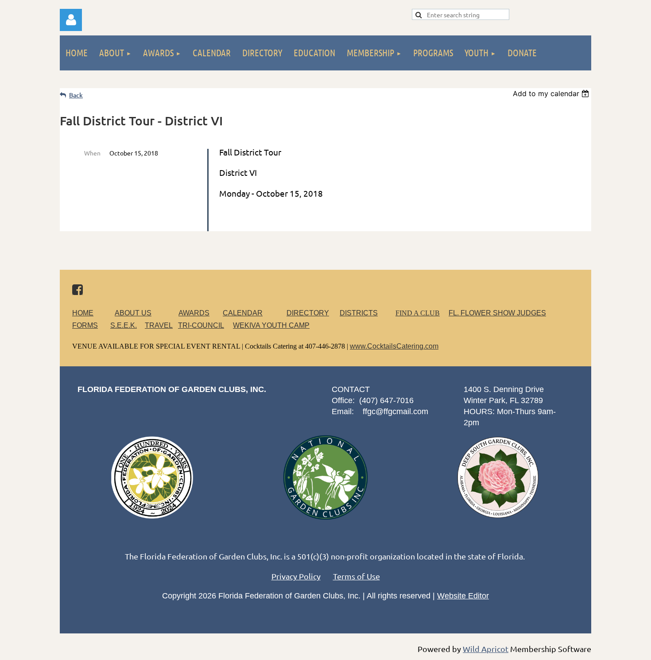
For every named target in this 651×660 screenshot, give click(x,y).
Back (76, 95)
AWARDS (193, 313)
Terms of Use (356, 576)
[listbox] (552, 93)
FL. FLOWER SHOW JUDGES (497, 313)
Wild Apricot (485, 648)
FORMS (85, 325)
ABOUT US (133, 313)
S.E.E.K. (123, 325)
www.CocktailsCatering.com (394, 346)
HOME (82, 313)
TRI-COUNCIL (201, 325)
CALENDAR (243, 313)
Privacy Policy (296, 576)
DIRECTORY (308, 313)
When (92, 153)
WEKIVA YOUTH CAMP (271, 325)
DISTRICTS (359, 313)
